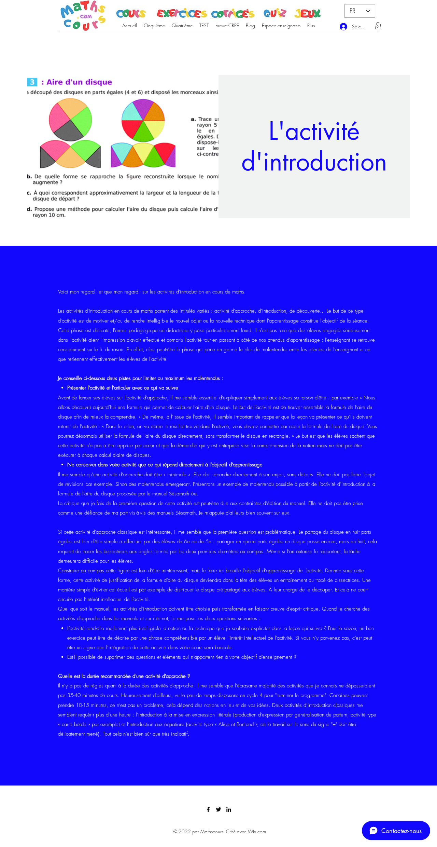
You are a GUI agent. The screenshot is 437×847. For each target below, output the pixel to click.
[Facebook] (208, 809)
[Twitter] (218, 809)
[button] (378, 25)
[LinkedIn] (228, 809)
